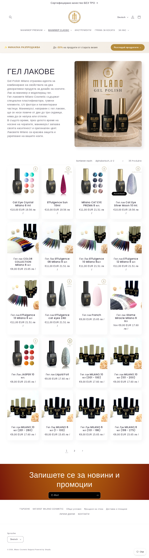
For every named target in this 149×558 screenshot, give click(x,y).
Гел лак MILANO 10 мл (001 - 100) (91, 376)
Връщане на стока (93, 509)
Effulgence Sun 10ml (57, 204)
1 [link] (66, 450)
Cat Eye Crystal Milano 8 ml (23, 204)
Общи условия (73, 509)
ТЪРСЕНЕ (24, 509)
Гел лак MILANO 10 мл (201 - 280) (22, 429)
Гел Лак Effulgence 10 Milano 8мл (91, 260)
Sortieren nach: (84, 160)
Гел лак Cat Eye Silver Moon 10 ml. (126, 204)
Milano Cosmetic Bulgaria (24, 549)
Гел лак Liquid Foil (57, 374)
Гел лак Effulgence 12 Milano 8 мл (126, 260)
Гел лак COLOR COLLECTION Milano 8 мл (23, 261)
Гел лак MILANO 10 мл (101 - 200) (126, 376)
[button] (10, 17)
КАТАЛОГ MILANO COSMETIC (48, 509)
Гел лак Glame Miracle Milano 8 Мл (126, 318)
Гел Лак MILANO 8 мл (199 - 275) (126, 429)
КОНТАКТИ (83, 514)
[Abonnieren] (97, 495)
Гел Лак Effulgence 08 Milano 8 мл (57, 260)
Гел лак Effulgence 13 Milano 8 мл (23, 317)
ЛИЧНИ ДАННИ (67, 514)
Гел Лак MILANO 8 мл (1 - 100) (57, 429)
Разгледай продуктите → (127, 47)
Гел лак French (91, 315)
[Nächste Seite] (82, 451)
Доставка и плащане (116, 509)
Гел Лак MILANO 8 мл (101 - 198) (92, 429)
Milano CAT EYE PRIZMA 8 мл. (92, 204)
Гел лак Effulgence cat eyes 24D (57, 317)
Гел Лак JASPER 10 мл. (23, 376)
